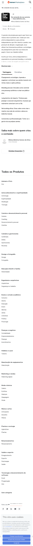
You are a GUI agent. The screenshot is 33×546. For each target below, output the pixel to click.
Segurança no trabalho (8, 286)
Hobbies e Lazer (7, 351)
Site (2, 484)
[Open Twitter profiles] (7, 509)
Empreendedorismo (7, 336)
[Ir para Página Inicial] (16, 2)
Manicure (4, 394)
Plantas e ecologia (8, 426)
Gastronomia (5, 243)
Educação (4, 304)
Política (3, 319)
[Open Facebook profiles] (3, 509)
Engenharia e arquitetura (10, 280)
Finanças (4, 339)
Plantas (4, 432)
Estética (4, 391)
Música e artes (6, 409)
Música (3, 418)
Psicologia (4, 322)
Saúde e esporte (7, 452)
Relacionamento (6, 444)
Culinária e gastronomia (9, 234)
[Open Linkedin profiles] (11, 509)
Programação (5, 481)
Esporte (4, 458)
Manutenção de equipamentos (12, 362)
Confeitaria (4, 237)
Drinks (3, 240)
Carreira (3, 216)
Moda (3, 400)
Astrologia (4, 196)
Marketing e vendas (8, 374)
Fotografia (4, 260)
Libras (3, 313)
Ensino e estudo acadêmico (11, 295)
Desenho (4, 415)
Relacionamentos (7, 441)
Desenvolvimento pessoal (9, 222)
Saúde (3, 464)
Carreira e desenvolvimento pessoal (14, 213)
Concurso (4, 298)
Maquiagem (5, 397)
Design (3, 257)
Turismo (4, 354)
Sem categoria (6, 493)
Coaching (4, 219)
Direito (3, 301)
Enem (3, 307)
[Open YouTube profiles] (15, 509)
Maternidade (5, 272)
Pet (2, 184)
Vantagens (7, 72)
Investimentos (6, 342)
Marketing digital (6, 377)
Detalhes (18, 72)
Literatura (4, 316)
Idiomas (3, 310)
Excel (3, 478)
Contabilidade (5, 333)
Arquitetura (5, 283)
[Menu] (2, 2)
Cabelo (3, 388)
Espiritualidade (6, 199)
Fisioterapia (5, 461)
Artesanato (5, 412)
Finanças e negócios (8, 330)
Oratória (4, 225)
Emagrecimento (6, 455)
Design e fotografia (8, 254)
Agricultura (5, 429)
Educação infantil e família (10, 269)
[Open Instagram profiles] (19, 509)
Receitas (4, 246)
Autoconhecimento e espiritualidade (14, 193)
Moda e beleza (6, 385)
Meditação (4, 202)
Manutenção (5, 365)
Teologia (4, 205)
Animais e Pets (6, 181)
